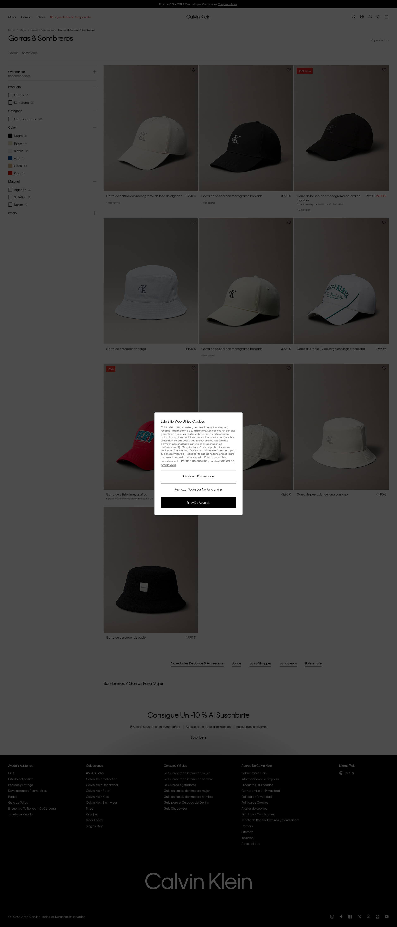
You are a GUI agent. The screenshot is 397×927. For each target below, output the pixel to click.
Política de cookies (194, 461)
